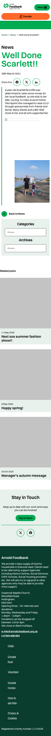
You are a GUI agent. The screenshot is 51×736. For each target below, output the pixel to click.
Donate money (12, 683)
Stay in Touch (25, 518)
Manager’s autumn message (23, 475)
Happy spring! (12, 408)
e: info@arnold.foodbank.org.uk (19, 631)
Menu (40, 7)
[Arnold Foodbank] (12, 10)
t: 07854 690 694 (10, 635)
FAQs (11, 646)
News (13, 34)
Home (4, 34)
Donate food (12, 657)
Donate (27, 16)
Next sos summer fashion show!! (21, 338)
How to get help (12, 698)
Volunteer (13, 671)
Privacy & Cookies (13, 713)
